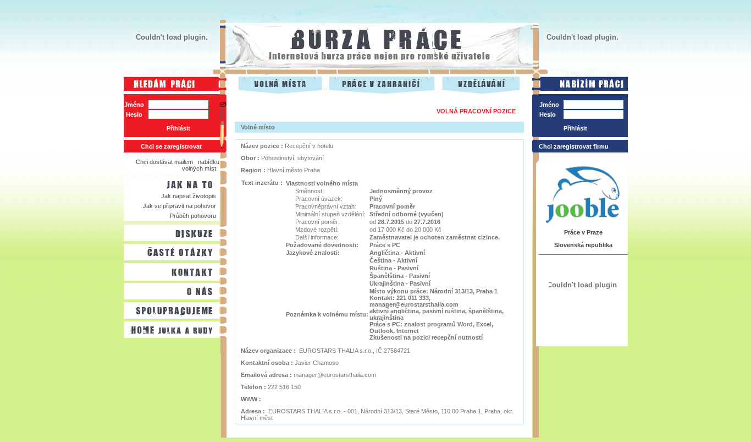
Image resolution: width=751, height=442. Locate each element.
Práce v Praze (583, 232)
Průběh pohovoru (193, 215)
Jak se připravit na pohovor (179, 206)
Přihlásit (178, 128)
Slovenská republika (583, 245)
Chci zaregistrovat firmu (574, 146)
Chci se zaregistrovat (171, 146)
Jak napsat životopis (188, 196)
